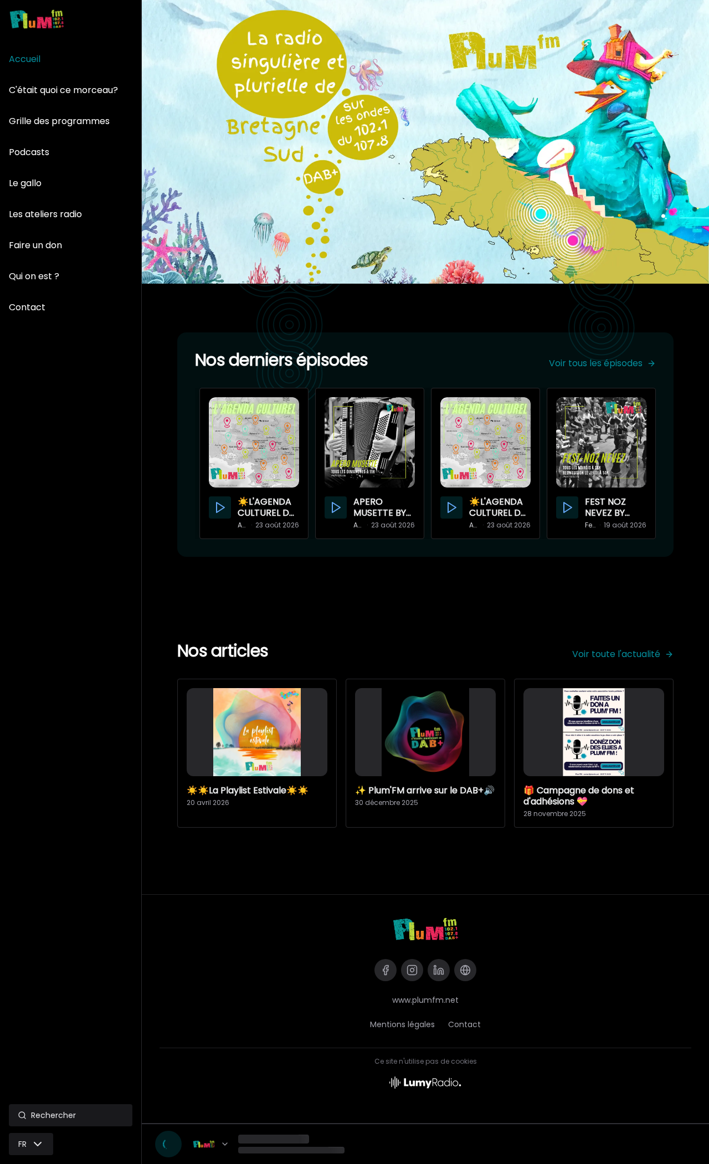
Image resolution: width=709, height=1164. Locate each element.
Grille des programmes (59, 121)
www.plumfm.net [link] (425, 1000)
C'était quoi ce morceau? (63, 90)
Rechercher (53, 1115)
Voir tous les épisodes (596, 363)
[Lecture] (168, 1144)
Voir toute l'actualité (616, 654)
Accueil (24, 59)
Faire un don (35, 245)
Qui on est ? (34, 276)
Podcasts (29, 152)
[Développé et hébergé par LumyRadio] (425, 1082)
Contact (27, 307)
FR (22, 1144)
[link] (425, 929)
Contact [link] (464, 1024)
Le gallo (25, 183)
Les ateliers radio (45, 214)
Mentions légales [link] (402, 1024)
